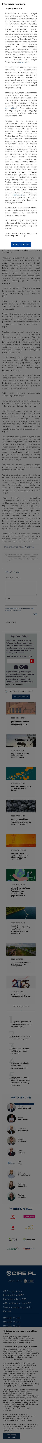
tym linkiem (10, 108)
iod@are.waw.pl (18, 195)
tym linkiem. (24, 62)
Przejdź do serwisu (21, 244)
